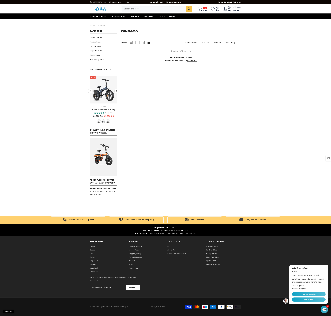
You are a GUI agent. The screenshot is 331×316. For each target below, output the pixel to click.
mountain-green (108, 121)
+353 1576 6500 (99, 2)
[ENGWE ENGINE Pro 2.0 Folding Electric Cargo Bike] (103, 89)
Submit (133, 287)
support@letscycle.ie (120, 2)
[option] (103, 100)
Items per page (191, 43)
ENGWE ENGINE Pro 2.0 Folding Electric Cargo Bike (103, 110)
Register (238, 7)
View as (124, 43)
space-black (99, 121)
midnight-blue (103, 121)
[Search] (157, 9)
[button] (90, 91)
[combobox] (154, 9)
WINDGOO (102, 25)
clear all (192, 60)
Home (92, 25)
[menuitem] (103, 37)
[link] (103, 157)
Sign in (230, 7)
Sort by (217, 43)
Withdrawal (8, 311)
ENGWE (103, 107)
